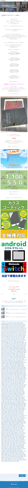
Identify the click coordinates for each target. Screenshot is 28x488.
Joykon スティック (20, 458)
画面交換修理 (17, 395)
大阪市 (20, 356)
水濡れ (23, 416)
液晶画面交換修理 (20, 379)
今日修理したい (3, 442)
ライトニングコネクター (20, 416)
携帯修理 (11, 452)
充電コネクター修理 (16, 421)
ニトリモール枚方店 (8, 340)
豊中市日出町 (24, 448)
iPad (19, 326)
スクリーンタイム (11, 342)
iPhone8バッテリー (21, 363)
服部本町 (16, 389)
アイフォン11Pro (3, 378)
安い (3, 404)
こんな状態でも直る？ (3, 451)
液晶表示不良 (3, 374)
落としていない (3, 415)
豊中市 (9, 346)
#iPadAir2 (5, 301)
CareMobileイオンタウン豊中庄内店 (9, 451)
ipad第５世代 (20, 394)
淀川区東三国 (3, 457)
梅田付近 (22, 361)
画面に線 (16, 446)
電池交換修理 (8, 378)
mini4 (21, 399)
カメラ (16, 331)
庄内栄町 (25, 384)
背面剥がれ (4, 410)
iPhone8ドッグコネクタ (18, 367)
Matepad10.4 (15, 347)
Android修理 (11, 416)
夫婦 (9, 341)
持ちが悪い (12, 432)
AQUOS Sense (11, 415)
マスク (19, 330)
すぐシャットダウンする (13, 395)
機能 (15, 330)
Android (17, 326)
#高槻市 (16, 302)
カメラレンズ (13, 384)
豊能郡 (20, 389)
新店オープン (3, 346)
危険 (19, 430)
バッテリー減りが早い (3, 361)
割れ (11, 358)
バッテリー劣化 (15, 377)
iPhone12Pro (14, 358)
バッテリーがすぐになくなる (4, 420)
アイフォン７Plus (14, 351)
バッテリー (15, 326)
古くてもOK (6, 415)
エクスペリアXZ (22, 411)
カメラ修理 (8, 400)
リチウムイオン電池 (8, 337)
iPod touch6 (18, 347)
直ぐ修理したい (13, 446)
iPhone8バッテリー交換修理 (17, 363)
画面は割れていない (21, 435)
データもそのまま (8, 432)
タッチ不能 (23, 374)
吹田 (17, 394)
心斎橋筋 (23, 393)
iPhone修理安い (6, 404)
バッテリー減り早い (3, 389)
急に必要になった (22, 447)
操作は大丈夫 (19, 457)
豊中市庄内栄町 (12, 421)
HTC (25, 409)
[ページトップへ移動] (26, 475)
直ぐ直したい (3, 448)
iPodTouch (8, 410)
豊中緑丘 (8, 356)
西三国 (2, 383)
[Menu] (27, 1)
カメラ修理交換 (10, 373)
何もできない (6, 446)
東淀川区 (17, 372)
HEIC (19, 341)
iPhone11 (25, 351)
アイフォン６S (24, 451)
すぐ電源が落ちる (15, 432)
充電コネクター (19, 400)
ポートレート (19, 337)
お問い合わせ (24, 324)
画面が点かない (5, 426)
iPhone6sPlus (4, 379)
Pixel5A (7, 374)
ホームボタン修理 (5, 372)
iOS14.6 (23, 331)
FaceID (17, 330)
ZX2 (23, 384)
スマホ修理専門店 (14, 342)
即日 (3, 326)
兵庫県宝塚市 (13, 435)
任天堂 (18, 432)
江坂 (8, 441)
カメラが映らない (6, 398)
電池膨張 (23, 441)
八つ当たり (13, 436)
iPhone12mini (12, 340)
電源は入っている (15, 426)
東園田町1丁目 (9, 395)
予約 (9, 336)
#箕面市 (6, 302)
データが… (2, 447)
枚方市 (14, 325)
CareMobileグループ (20, 357)
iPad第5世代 (15, 374)
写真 (25, 331)
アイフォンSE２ (19, 384)
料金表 (9, 325)
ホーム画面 (2, 331)
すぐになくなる (14, 356)
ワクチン (8, 330)
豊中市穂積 (24, 442)
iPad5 (21, 384)
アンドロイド (15, 341)
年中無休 (12, 411)
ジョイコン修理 (20, 388)
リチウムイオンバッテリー (12, 337)
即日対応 (16, 383)
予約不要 (25, 342)
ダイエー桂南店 (3, 340)
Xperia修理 (14, 411)
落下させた (12, 426)
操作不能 (23, 437)
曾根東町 (14, 367)
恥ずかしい (8, 447)
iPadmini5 (11, 446)
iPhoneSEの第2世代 (15, 393)
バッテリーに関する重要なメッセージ (8, 377)
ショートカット (21, 331)
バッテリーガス (22, 430)
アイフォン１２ (3, 358)
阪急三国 (10, 441)
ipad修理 (6, 352)
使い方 (21, 337)
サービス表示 (16, 416)
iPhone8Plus (11, 356)
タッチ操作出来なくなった (12, 437)
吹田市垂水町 (13, 420)
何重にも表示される (22, 446)
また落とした (3, 411)
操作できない (3, 421)
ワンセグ (2, 330)
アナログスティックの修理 (15, 388)
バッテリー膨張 (16, 352)
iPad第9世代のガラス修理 (24, 362)
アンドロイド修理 (3, 399)
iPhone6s (19, 352)
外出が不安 (20, 453)
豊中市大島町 (8, 420)
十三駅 (5, 432)
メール (15, 335)
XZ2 (12, 405)
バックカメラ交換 (9, 384)
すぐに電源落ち (20, 437)
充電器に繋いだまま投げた (9, 436)
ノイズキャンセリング (3, 336)
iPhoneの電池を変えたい (16, 409)
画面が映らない (21, 404)
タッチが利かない (16, 415)
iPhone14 (16, 337)
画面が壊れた (25, 404)
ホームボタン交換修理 (19, 373)
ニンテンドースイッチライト (5, 388)
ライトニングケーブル (21, 442)
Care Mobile (14, 331)
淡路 (19, 372)
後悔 (11, 425)
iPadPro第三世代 (3, 453)
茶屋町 (7, 389)
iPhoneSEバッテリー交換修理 (19, 368)
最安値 (2, 404)
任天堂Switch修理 (14, 451)
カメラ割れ (23, 414)
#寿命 (16, 301)
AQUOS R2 (6, 416)
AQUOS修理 (9, 399)
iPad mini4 (23, 351)
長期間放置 (25, 352)
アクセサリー (12, 326)
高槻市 (11, 383)
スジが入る (16, 457)
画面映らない (9, 404)
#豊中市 (22, 301)
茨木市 (9, 383)
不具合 (5, 340)
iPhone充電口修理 (13, 368)
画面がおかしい (8, 457)
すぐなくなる (8, 452)
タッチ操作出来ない (18, 447)
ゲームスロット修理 (7, 414)
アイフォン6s (24, 379)
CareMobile (5, 335)
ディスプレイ (17, 336)
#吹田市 (9, 302)
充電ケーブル (17, 442)
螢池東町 (25, 374)
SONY (10, 420)
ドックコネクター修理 (13, 442)
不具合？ (16, 452)
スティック (23, 458)
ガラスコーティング (6, 326)
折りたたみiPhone (13, 336)
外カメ (18, 452)
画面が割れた (20, 409)
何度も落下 (5, 447)
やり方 (14, 330)
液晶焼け (6, 435)
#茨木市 (14, 302)
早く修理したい (17, 437)
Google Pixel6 (16, 436)
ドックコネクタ (3, 347)
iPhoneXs (16, 346)
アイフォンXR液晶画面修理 (15, 362)
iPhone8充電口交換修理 (3, 368)
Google (20, 336)
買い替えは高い (9, 458)
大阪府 (25, 340)
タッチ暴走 (25, 373)
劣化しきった (6, 458)
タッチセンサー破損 (7, 431)
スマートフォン (12, 341)
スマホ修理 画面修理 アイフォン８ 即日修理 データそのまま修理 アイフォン (15, 448)
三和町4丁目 (10, 394)
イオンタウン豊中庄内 (9, 347)
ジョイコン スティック (16, 458)
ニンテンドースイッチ (11, 388)
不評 (17, 340)
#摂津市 (11, 302)
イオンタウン (6, 356)
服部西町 (5, 378)
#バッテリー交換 (9, 301)
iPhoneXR (4, 383)
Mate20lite (13, 352)
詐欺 (7, 331)
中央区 (21, 393)
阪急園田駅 (9, 411)
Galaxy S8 (2, 352)
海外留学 (23, 425)
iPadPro (20, 452)
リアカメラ (14, 400)
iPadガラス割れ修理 (6, 363)
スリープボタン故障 (5, 441)
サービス (10, 324)
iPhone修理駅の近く (3, 362)
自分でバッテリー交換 (21, 395)
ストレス (12, 458)
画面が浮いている (3, 432)
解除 (23, 330)
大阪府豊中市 (19, 377)
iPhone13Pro (18, 378)
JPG (20, 341)
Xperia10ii (2, 441)
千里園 (6, 379)
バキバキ (19, 415)
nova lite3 (13, 416)
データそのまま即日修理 (16, 405)
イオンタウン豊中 (23, 377)
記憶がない (2, 437)
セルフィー (20, 431)
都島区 (11, 379)
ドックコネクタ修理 (3, 393)
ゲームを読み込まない (3, 414)
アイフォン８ (7, 394)
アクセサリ (19, 340)
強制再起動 (2, 341)
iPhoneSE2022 (20, 414)
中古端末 (20, 342)
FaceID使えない (3, 452)
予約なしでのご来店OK (3, 394)
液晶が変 (16, 425)
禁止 (21, 340)
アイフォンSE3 (19, 398)
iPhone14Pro (21, 378)
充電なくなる (7, 361)
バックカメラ (11, 400)
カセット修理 (11, 414)
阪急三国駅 (10, 421)
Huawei (10, 352)
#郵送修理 (21, 302)
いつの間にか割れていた (24, 436)
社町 (10, 393)
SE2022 (23, 400)
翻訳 (17, 341)
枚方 (25, 330)
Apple (17, 335)
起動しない (17, 411)
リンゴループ (7, 357)
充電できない (3, 356)
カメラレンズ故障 (6, 373)
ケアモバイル (21, 324)
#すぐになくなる (13, 301)
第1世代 (21, 426)
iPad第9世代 (10, 398)
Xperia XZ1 (23, 389)
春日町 (5, 374)
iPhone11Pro (21, 347)
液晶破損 (22, 358)
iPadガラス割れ (3, 363)
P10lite (16, 441)
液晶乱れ (19, 446)
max (4, 357)
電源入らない (14, 389)
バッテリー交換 (21, 346)
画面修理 (12, 361)
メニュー (13, 324)
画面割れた (12, 431)
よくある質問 (15, 324)
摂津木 (13, 447)
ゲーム (21, 336)
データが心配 (10, 447)
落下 (4, 377)
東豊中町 (11, 374)
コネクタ (8, 358)
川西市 (18, 383)
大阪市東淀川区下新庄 (21, 421)
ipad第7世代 (20, 362)
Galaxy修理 (24, 399)
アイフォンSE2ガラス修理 (4, 367)
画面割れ (18, 346)
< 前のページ (2, 294)
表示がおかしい (13, 453)
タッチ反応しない (3, 431)
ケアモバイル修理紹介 (13, 346)
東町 (13, 374)
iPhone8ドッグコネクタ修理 (23, 367)
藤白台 (12, 393)
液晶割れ (15, 361)
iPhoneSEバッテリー (24, 368)
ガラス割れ (7, 362)
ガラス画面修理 (3, 384)
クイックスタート (3, 342)
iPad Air (22, 388)
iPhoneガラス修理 (11, 367)
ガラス (5, 400)
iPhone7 (2, 351)
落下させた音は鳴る (3, 435)
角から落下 (14, 430)
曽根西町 (22, 373)
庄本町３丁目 (6, 395)
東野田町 (13, 379)
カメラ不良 (22, 431)
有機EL (10, 431)
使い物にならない (3, 430)
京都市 (18, 325)
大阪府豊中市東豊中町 (13, 404)
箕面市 (9, 374)
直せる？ (5, 452)
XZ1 (7, 351)
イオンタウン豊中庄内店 (10, 362)
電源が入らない (3, 458)
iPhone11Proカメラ (24, 347)
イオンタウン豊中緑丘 (6, 346)
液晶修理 (15, 372)
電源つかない (22, 352)
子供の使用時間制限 (7, 342)
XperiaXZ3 (20, 441)
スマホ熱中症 (17, 430)
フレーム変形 (23, 426)
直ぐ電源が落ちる (3, 446)
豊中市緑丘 (20, 383)
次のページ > (26, 294)
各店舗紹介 (7, 325)
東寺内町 (11, 378)
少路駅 (2, 405)
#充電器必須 (19, 301)
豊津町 (16, 378)
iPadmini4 (22, 457)
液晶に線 (15, 447)
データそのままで (24, 357)
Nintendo (14, 457)
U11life (2, 410)
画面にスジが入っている (21, 405)
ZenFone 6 (6, 442)
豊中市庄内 (16, 384)
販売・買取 (23, 342)
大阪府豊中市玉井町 (6, 421)
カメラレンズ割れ (24, 378)
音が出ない (23, 341)
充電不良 (12, 399)
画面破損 (24, 405)
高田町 (6, 393)
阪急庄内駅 (10, 361)
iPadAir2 (13, 347)
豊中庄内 (13, 415)
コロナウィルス (5, 330)
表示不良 (18, 441)
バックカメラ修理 (3, 398)
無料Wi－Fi (24, 337)
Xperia (5, 351)
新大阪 (14, 431)
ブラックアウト (10, 389)
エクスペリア (10, 405)
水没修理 (18, 342)
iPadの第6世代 (18, 393)
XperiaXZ (19, 411)
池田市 (22, 356)
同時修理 (14, 399)
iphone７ (5, 358)
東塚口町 (2, 377)
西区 (20, 372)
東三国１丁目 (23, 394)
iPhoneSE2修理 (8, 367)
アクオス (4, 416)
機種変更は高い (6, 430)
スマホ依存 (5, 341)
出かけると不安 (16, 453)
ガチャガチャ (23, 326)
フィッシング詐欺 (9, 335)
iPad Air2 (9, 379)
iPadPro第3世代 (6, 453)
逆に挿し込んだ (14, 414)
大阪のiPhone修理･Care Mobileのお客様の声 (5, 324)
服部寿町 (15, 373)
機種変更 (16, 399)
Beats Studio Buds (20, 335)
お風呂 (7, 405)
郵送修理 (14, 425)
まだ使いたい (16, 410)
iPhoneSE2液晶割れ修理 (18, 361)
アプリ (4, 337)
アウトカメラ (17, 358)
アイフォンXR (7, 383)
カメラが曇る (6, 425)
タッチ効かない (23, 420)
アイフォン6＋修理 (15, 398)
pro (3, 357)
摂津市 (25, 400)
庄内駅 (21, 400)
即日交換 (3, 400)
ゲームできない (21, 432)
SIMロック (22, 330)
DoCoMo (9, 331)
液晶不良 (8, 393)
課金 (23, 340)
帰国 (21, 425)
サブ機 (24, 421)
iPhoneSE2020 (20, 410)
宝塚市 (18, 389)
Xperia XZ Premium (9, 435)
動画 (18, 331)
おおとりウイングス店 (23, 325)
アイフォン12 (16, 379)
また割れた (22, 410)
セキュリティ (13, 335)
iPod (6, 410)
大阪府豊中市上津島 (19, 420)
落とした (9, 437)
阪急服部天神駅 (23, 409)
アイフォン (2, 337)
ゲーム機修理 (6, 399)
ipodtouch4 (11, 410)
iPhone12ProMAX (17, 356)
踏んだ (18, 435)
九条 (22, 372)
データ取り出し (19, 399)
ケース (9, 326)
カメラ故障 (4, 373)
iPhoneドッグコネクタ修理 (8, 368)
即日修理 (11, 331)
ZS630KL (8, 442)
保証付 (17, 414)
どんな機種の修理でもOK (19, 351)
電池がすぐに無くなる (3, 409)
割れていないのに (9, 426)
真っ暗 (16, 400)
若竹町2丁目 (16, 394)
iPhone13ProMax (19, 436)
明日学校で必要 (6, 448)
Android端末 (7, 336)
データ (2, 326)
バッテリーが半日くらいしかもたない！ (9, 409)
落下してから (11, 457)
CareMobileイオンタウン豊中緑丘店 (20, 451)
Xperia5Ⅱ (24, 372)
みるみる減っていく (23, 453)
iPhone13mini (15, 340)
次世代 (11, 336)
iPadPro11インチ (13, 441)
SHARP (8, 415)
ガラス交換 (18, 374)
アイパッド (14, 378)
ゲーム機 (2, 335)
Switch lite (5, 436)
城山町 (20, 374)
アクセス (18, 324)
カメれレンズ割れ (3, 425)
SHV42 (8, 416)
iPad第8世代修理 (9, 372)
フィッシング (5, 331)
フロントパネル (9, 453)
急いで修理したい (6, 411)
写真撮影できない (5, 437)
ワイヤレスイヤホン (24, 335)
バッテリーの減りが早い (15, 357)
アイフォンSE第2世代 (18, 404)
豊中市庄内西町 (22, 398)
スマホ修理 (6, 347)
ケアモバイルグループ (10, 351)
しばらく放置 (9, 425)
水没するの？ (19, 425)
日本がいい (2, 426)
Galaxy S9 (23, 383)
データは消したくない (23, 415)
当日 (16, 325)
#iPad (3, 301)
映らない (8, 352)
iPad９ (12, 398)
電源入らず (14, 410)
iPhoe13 (5, 457)
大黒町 (13, 373)
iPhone (11, 325)
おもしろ (7, 341)
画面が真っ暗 (14, 452)
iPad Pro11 (19, 426)
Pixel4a (20, 358)
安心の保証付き (11, 357)
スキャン (12, 330)
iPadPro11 (22, 452)
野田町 (15, 368)
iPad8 (4, 352)
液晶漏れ (13, 383)
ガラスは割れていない (11, 430)
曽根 (15, 435)
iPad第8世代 (3, 372)
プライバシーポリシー (3, 325)
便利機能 (24, 336)
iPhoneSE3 (13, 394)
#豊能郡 (19, 302)
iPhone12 (24, 356)
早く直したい (24, 432)
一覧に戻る (14, 294)
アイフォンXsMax (4, 405)
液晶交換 (12, 372)
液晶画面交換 (3, 395)
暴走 (8, 446)
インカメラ (17, 431)
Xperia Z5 (16, 420)
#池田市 (24, 301)
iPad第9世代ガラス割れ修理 (11, 363)
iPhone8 (24, 346)
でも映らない (3, 436)
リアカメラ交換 (6, 384)
